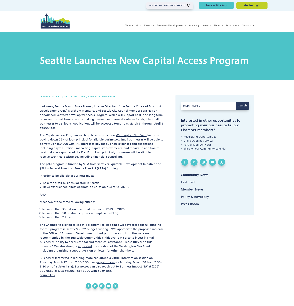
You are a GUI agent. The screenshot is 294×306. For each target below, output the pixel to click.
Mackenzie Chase (52, 96)
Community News (194, 175)
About (217, 25)
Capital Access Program (91, 115)
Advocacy (193, 25)
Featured (188, 182)
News (206, 25)
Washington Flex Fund (131, 135)
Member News (192, 189)
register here (106, 262)
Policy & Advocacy (90, 96)
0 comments (108, 96)
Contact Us (248, 25)
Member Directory (216, 5)
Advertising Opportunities (200, 136)
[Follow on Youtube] (108, 286)
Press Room (190, 204)
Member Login (252, 5)
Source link (47, 275)
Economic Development (170, 25)
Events (148, 25)
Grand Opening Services (198, 140)
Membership (132, 25)
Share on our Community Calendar (205, 148)
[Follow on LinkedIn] (95, 286)
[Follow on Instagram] (102, 286)
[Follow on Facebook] (88, 286)
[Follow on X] (115, 286)
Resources (231, 25)
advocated (132, 225)
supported (85, 246)
